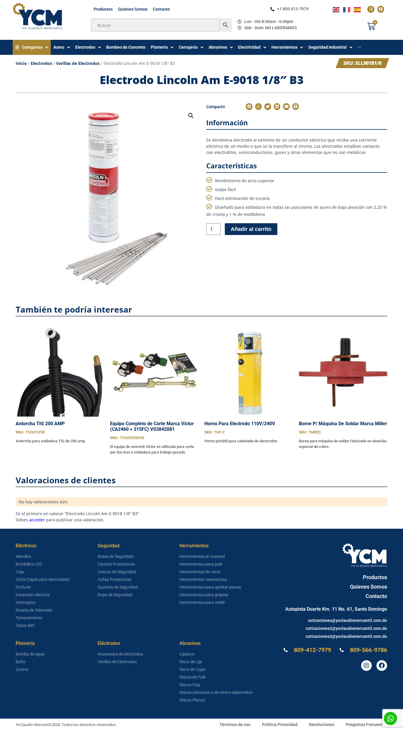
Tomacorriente (29, 617)
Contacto (161, 9)
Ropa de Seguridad (115, 594)
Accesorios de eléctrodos (120, 654)
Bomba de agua (30, 654)
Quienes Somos (133, 9)
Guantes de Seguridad (118, 587)
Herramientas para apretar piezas (210, 587)
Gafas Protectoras (115, 579)
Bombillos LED (29, 564)
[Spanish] (357, 9)
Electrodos (41, 63)
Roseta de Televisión (34, 610)
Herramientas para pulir (201, 564)
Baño (20, 661)
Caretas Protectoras (116, 564)
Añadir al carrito (251, 229)
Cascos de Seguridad (117, 571)
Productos (103, 9)
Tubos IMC (25, 625)
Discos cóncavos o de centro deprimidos (216, 692)
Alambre (23, 556)
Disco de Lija (190, 661)
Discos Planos (192, 700)
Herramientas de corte (199, 571)
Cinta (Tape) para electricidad (42, 579)
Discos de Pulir (192, 677)
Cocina (22, 669)
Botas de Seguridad (115, 556)
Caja (20, 571)
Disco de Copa (192, 669)
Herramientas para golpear (204, 594)
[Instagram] (370, 9)
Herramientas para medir (202, 602)
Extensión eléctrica (33, 594)
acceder (37, 520)
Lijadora (186, 654)
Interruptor (26, 602)
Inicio (21, 63)
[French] (347, 9)
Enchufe (23, 587)
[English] (336, 9)
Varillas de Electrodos (78, 63)
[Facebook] (380, 9)
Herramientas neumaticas (203, 579)
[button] (191, 115)
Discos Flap (189, 684)
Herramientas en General (202, 556)
